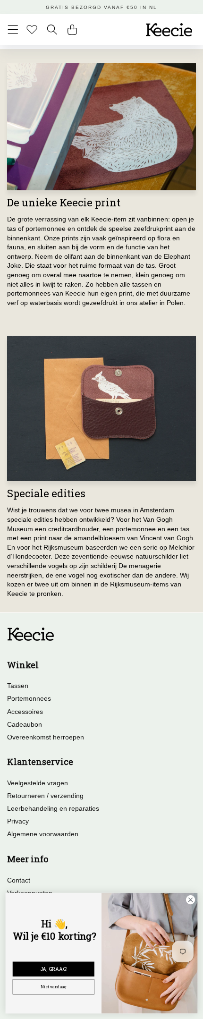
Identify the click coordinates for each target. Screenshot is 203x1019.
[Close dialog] (190, 899)
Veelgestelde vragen (37, 783)
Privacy (18, 821)
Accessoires (25, 711)
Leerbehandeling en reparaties (53, 808)
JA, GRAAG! (54, 969)
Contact (18, 880)
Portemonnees (29, 698)
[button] (13, 29)
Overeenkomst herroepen (45, 737)
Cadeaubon (24, 724)
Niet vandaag (54, 986)
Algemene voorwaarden (42, 834)
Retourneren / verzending (45, 795)
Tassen (17, 685)
